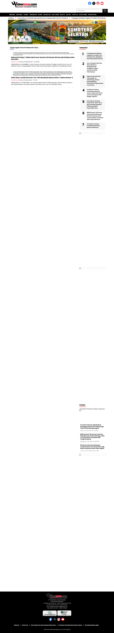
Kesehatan (47, 14)
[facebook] (90, 4)
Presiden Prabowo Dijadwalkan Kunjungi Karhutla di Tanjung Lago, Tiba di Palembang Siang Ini (92, 426)
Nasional (19, 14)
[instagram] (98, 4)
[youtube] (102, 4)
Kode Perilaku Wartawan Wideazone (43, 625)
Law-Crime (55, 14)
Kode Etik (25, 625)
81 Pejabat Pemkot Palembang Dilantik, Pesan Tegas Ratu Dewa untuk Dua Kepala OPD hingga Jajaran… (94, 93)
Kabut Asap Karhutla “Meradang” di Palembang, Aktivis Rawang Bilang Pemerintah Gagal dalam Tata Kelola (95, 80)
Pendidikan (33, 14)
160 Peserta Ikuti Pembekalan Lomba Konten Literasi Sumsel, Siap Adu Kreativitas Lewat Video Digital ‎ (92, 446)
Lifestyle (75, 14)
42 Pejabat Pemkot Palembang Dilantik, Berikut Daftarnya (93, 125)
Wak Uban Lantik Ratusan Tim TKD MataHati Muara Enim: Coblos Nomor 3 (42, 77)
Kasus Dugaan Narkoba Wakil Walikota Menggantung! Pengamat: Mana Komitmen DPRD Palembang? (94, 67)
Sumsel (26, 14)
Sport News (83, 14)
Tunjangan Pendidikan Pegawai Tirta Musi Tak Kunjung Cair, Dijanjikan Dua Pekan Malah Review (95, 56)
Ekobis (40, 14)
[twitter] (94, 4)
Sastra (68, 14)
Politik (12, 62)
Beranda (12, 14)
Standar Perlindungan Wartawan (70, 625)
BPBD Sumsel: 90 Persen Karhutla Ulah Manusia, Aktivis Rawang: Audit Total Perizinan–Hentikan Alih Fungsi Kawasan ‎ (95, 116)
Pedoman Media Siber (92, 625)
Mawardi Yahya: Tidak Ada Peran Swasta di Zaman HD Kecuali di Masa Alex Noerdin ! (43, 58)
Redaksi (16, 625)
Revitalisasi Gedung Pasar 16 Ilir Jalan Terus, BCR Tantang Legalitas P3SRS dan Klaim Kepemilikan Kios (94, 104)
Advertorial (92, 14)
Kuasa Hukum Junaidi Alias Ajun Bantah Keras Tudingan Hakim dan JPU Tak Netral (36, 18)
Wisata (62, 14)
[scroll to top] (109, 630)
